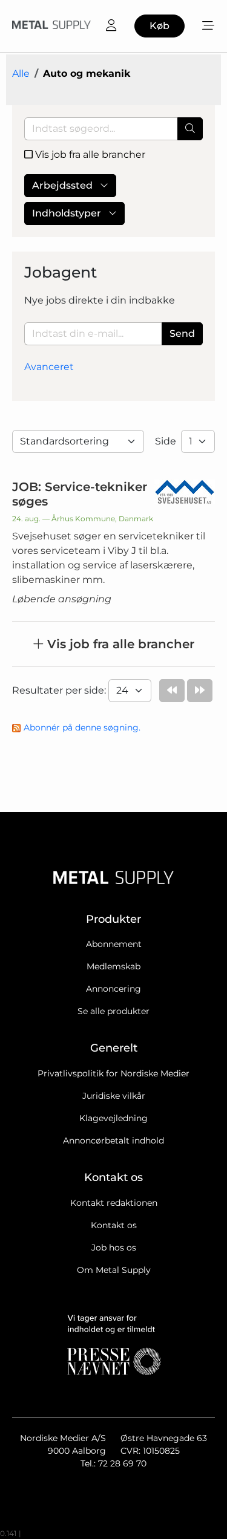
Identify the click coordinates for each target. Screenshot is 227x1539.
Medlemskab (113, 966)
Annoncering (113, 988)
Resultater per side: (60, 690)
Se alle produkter (113, 1011)
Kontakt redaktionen (113, 1202)
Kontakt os (114, 1225)
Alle (21, 73)
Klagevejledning (113, 1118)
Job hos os (113, 1247)
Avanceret (49, 367)
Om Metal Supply (114, 1269)
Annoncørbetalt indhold (113, 1140)
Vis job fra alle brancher (89, 154)
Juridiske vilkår (113, 1095)
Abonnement (114, 944)
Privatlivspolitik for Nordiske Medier (113, 1073)
